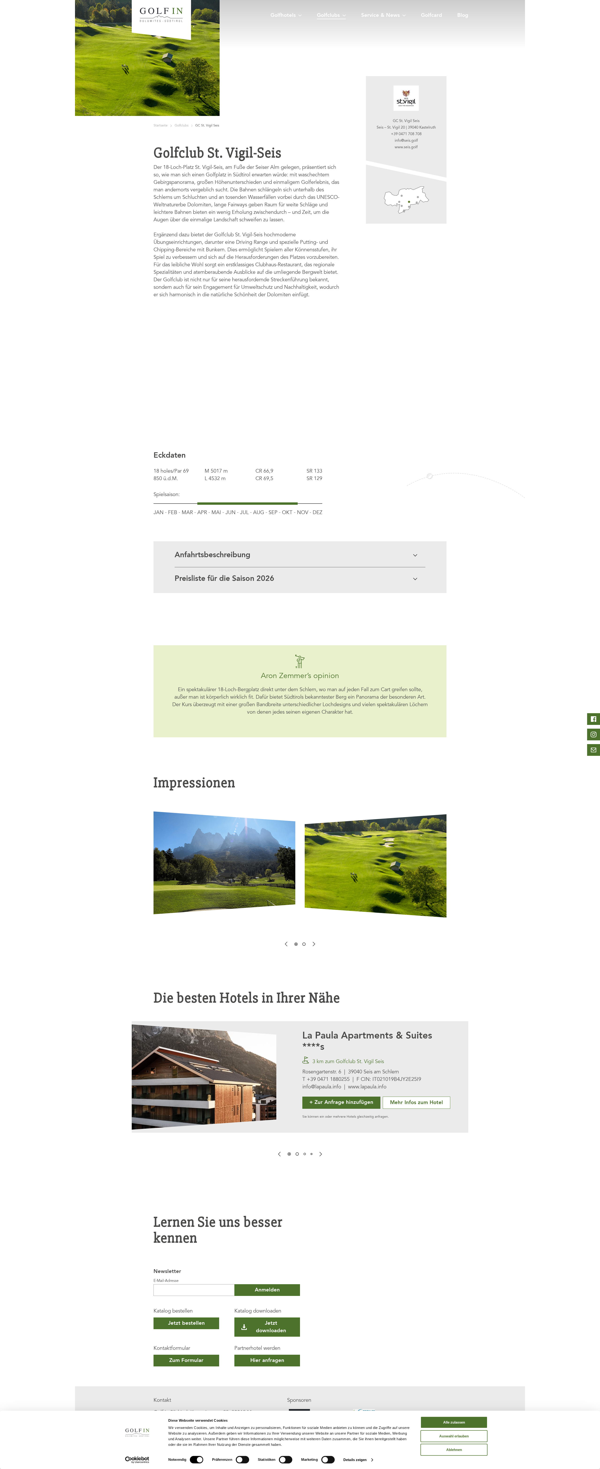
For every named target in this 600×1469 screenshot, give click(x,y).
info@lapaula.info (321, 1087)
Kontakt (162, 1400)
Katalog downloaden (257, 1311)
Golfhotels (283, 15)
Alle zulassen (454, 1422)
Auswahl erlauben (454, 1436)
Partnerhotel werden (257, 1348)
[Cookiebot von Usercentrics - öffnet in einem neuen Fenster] (137, 1459)
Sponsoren (299, 1400)
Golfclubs (328, 15)
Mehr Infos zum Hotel (416, 1102)
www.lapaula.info (367, 1087)
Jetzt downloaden (271, 1327)
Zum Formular (186, 1360)
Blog (462, 15)
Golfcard (431, 15)
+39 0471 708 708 (406, 134)
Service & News (380, 15)
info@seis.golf (406, 141)
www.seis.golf (406, 147)
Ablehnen (454, 1450)
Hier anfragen (267, 1360)
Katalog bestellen (173, 1311)
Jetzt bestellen (186, 1323)
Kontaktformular (172, 1348)
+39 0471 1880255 (328, 1079)
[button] (296, 944)
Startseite (161, 125)
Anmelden (267, 1290)
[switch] (242, 1459)
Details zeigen (355, 1460)
